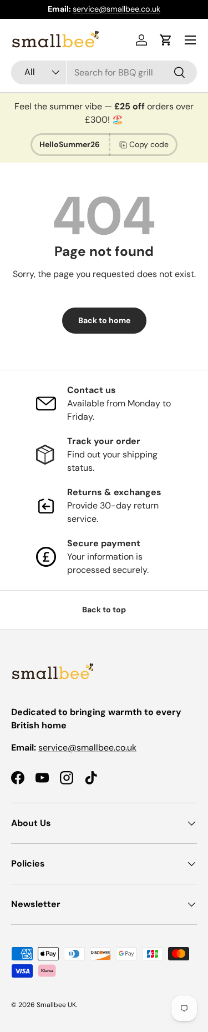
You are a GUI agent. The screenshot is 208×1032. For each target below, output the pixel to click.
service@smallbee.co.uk (87, 747)
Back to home (104, 320)
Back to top (104, 610)
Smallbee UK (56, 1004)
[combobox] (104, 72)
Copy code (149, 144)
